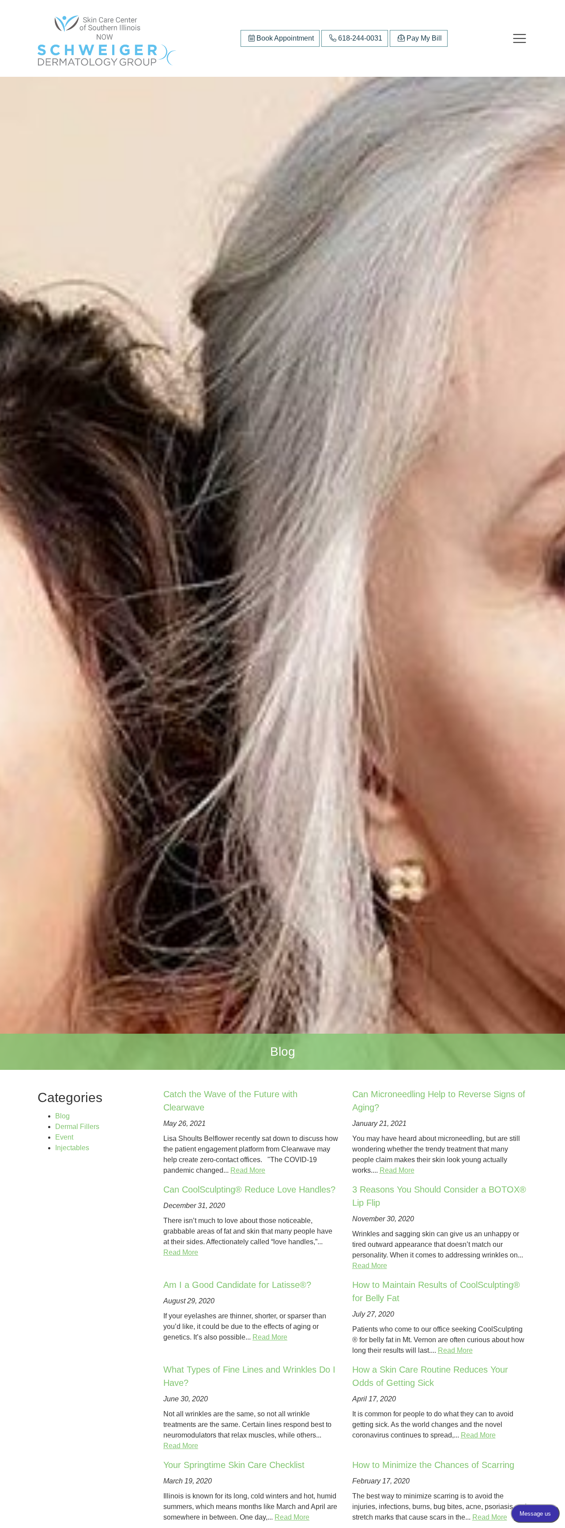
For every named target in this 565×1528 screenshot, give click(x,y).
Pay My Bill (423, 38)
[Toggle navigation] (519, 38)
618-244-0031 (359, 38)
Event (64, 1137)
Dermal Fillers (77, 1126)
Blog (62, 1116)
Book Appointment (284, 38)
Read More (247, 1170)
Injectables (72, 1148)
